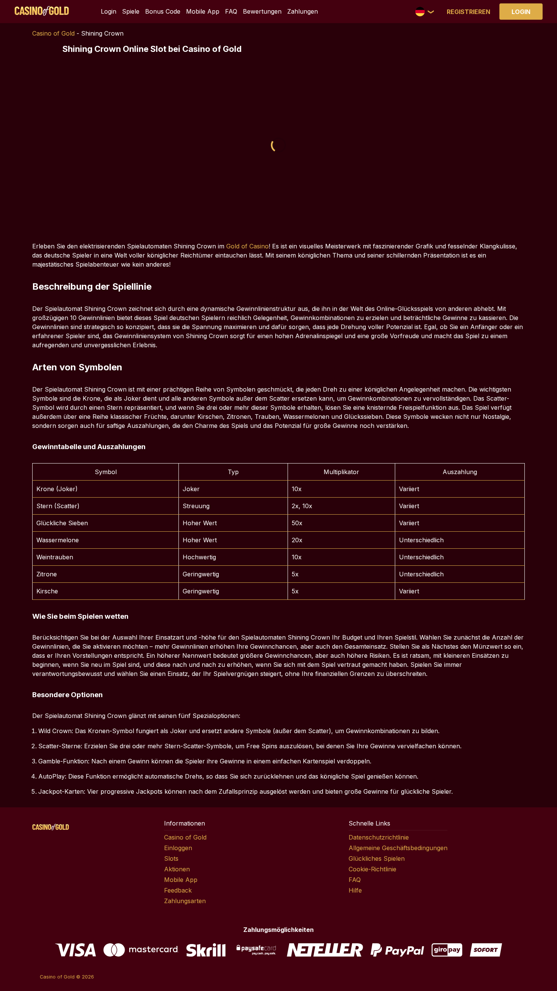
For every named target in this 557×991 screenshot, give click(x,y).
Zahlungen (302, 11)
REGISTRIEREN (468, 12)
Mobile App (202, 11)
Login (108, 11)
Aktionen (177, 869)
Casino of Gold (53, 33)
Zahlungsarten (185, 901)
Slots (171, 858)
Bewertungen (262, 11)
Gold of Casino (247, 246)
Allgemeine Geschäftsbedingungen (398, 848)
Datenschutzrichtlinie (379, 837)
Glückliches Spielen (377, 858)
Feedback (178, 890)
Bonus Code (162, 11)
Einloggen (178, 848)
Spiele (130, 11)
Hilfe (355, 890)
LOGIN (521, 12)
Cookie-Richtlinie (372, 869)
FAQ (231, 11)
